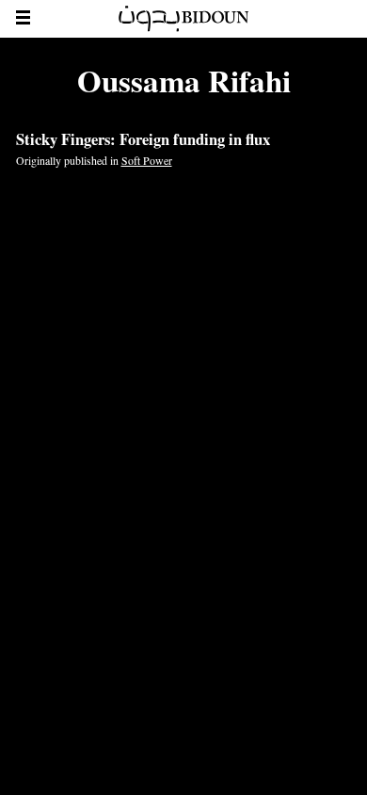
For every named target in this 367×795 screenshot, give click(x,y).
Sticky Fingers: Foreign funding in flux (143, 139)
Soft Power (146, 160)
